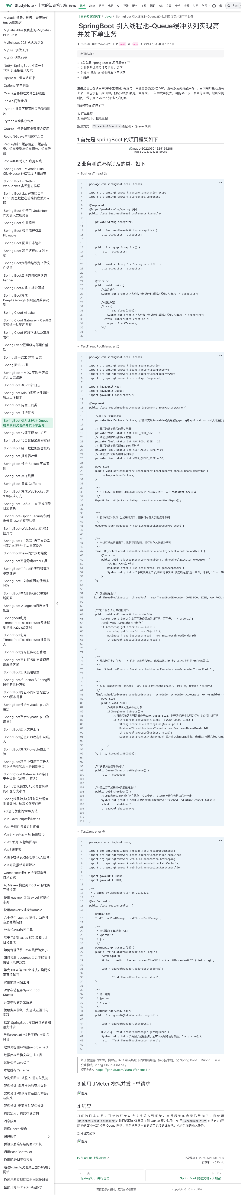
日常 (101, 5)
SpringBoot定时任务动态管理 (25, 652)
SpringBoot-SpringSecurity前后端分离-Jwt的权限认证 (26, 518)
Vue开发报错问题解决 (19, 865)
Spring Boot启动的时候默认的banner (25, 278)
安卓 (177, 5)
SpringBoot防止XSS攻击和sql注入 (26, 739)
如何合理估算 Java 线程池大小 (26, 950)
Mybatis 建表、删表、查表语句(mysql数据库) (25, 20)
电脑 (110, 5)
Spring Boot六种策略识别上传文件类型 (26, 265)
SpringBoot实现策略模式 (22, 672)
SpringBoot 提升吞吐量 (20, 456)
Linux (92, 5)
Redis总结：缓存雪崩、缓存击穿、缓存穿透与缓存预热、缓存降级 (27, 148)
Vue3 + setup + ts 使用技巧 (24, 834)
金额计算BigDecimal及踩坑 (23, 1187)
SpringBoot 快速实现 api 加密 (25, 433)
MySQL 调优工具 (16, 50)
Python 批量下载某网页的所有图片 (26, 111)
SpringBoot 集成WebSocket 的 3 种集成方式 (26, 494)
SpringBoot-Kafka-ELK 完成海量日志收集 (27, 506)
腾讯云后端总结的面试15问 (23, 1144)
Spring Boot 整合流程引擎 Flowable (22, 233)
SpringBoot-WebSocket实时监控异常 (25, 531)
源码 (152, 5)
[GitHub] (214, 6)
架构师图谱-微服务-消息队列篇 (26, 1078)
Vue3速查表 (12, 849)
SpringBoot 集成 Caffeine (22, 484)
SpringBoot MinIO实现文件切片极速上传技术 (26, 395)
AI (118, 5)
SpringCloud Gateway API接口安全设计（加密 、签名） (25, 776)
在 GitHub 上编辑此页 (93, 1157)
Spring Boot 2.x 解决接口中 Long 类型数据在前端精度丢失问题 (26, 198)
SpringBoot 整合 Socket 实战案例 (26, 466)
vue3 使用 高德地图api (20, 842)
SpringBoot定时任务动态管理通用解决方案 (26, 662)
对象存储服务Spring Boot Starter (21, 992)
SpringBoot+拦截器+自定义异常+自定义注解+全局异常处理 (26, 543)
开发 (82, 5)
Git (160, 5)
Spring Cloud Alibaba (19, 312)
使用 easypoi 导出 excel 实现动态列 (26, 900)
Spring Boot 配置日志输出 (22, 243)
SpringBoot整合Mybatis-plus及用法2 (26, 719)
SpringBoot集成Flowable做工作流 (26, 751)
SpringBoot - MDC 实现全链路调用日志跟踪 (25, 375)
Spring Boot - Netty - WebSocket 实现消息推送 (21, 183)
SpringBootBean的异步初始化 (25, 553)
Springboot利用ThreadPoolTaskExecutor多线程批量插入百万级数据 (26, 622)
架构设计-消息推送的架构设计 (25, 1086)
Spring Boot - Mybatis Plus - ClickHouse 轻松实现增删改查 (24, 171)
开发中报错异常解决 (18, 1002)
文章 (168, 5)
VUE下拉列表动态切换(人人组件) (27, 857)
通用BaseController (18, 1152)
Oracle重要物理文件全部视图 (24, 93)
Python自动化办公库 (19, 121)
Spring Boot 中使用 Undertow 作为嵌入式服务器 (25, 213)
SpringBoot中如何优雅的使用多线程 (26, 583)
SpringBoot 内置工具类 (20, 405)
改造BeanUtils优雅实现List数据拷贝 (26, 1037)
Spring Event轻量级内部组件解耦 (25, 347)
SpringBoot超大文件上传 (22, 729)
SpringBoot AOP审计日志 (22, 385)
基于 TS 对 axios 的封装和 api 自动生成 (25, 940)
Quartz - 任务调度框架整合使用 (26, 129)
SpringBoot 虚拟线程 (19, 476)
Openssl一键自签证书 (19, 78)
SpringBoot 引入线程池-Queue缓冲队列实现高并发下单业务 (26, 423)
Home (72, 5)
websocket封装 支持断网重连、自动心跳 (26, 875)
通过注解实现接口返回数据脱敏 (26, 1179)
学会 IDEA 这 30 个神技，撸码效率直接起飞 (26, 972)
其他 (195, 5)
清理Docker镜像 (15, 1129)
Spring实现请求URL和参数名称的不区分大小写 (25, 789)
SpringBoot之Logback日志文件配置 (26, 608)
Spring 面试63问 (16, 365)
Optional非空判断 (16, 85)
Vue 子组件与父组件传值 (21, 827)
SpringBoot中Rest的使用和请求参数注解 (26, 571)
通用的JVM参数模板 (18, 1159)
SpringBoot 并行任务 (19, 413)
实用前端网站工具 (16, 982)
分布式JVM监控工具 (18, 930)
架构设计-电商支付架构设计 (24, 1106)
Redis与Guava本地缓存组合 (24, 136)
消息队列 (10, 1121)
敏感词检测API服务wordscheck (26, 1047)
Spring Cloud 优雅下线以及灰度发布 (26, 335)
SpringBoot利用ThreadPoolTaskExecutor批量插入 (26, 639)
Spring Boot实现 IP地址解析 (24, 288)
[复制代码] (219, 184)
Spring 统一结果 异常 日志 (23, 357)
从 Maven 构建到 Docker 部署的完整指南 (26, 887)
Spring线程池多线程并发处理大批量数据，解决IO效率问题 (26, 801)
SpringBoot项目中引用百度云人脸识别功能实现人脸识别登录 (26, 764)
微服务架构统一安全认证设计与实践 (26, 1012)
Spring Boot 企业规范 (19, 223)
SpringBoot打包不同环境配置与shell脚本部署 (26, 694)
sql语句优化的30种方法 (21, 811)
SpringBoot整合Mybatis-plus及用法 (26, 707)
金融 (186, 5)
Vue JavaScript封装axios (22, 819)
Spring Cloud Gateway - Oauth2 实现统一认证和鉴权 (27, 322)
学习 (204, 6)
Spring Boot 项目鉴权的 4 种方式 (26, 253)
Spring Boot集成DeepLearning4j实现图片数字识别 (26, 300)
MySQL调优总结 (15, 58)
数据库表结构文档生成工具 (23, 1055)
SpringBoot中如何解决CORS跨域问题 (25, 595)
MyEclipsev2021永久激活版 (24, 42)
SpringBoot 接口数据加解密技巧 (27, 448)
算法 (126, 5)
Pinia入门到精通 (15, 101)
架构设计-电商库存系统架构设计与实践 (26, 1096)
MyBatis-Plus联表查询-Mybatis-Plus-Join (27, 32)
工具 (143, 5)
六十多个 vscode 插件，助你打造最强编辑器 (25, 920)
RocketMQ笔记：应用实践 (23, 161)
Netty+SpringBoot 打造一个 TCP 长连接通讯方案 (23, 68)
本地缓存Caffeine (16, 1070)
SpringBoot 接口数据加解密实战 (27, 440)
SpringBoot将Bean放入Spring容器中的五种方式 (26, 682)
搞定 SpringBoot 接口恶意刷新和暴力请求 (27, 1025)
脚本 (134, 5)
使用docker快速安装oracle (23, 910)
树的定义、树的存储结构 (21, 1113)
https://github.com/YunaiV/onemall (121, 1070)
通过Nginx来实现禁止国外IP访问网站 (26, 1169)
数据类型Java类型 (17, 1062)
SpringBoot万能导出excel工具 (25, 561)
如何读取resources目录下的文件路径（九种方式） (27, 960)
